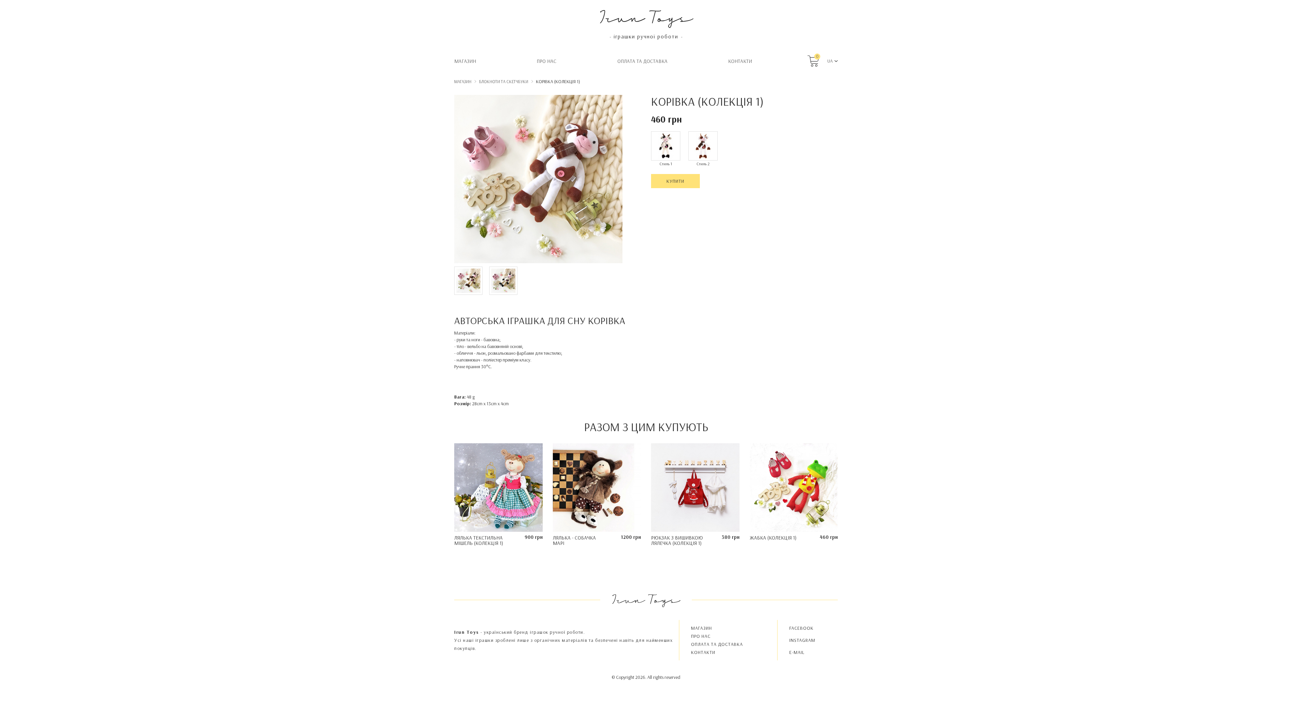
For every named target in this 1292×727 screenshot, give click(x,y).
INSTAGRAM (802, 640)
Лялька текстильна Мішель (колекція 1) (478, 540)
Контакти (740, 61)
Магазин (465, 61)
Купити (675, 181)
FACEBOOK (801, 628)
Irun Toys (646, 16)
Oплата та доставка (642, 61)
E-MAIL (796, 652)
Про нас (547, 61)
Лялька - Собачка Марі (574, 540)
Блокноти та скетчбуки (503, 81)
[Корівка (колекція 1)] (538, 180)
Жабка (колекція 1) (773, 537)
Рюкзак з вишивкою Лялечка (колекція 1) (677, 540)
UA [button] (830, 61)
